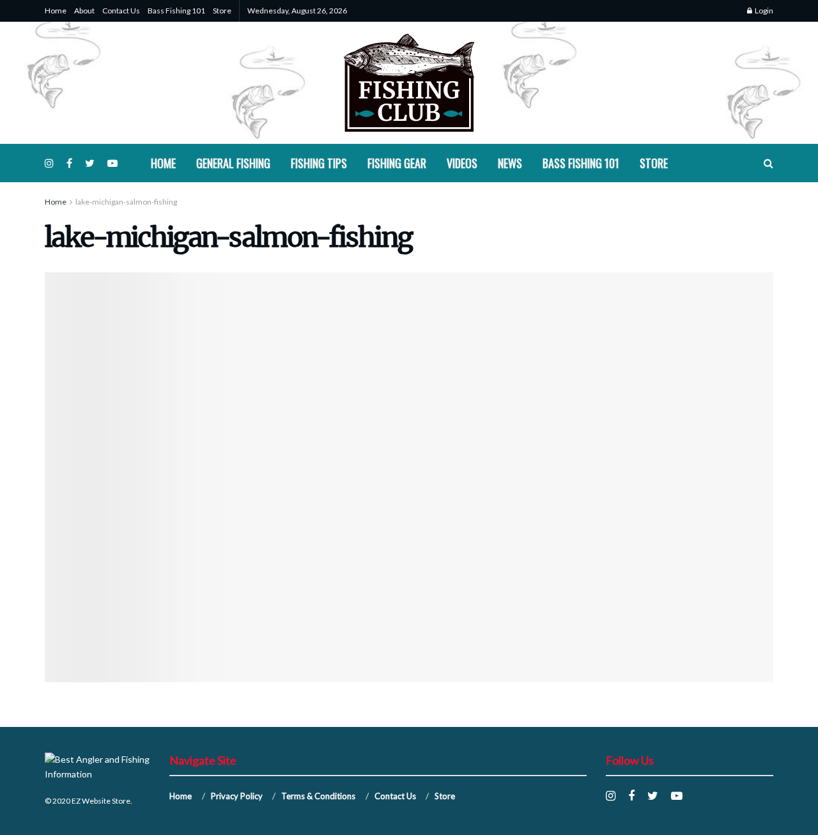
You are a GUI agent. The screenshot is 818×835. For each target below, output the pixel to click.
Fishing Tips (319, 163)
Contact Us (121, 10)
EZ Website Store (101, 801)
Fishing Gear (396, 163)
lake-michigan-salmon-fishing (126, 202)
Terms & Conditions (318, 796)
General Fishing (233, 163)
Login (763, 10)
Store (222, 10)
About (84, 10)
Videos (462, 163)
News (510, 163)
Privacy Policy (237, 796)
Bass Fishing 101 (176, 10)
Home (55, 10)
